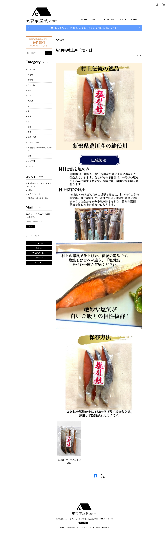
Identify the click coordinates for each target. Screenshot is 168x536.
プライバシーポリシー (36, 194)
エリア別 (31, 161)
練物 (29, 127)
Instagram (39, 243)
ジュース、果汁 (34, 142)
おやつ (30, 90)
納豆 (29, 122)
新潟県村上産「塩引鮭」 (76, 50)
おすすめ (31, 69)
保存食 (30, 75)
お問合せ (31, 190)
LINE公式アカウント (39, 253)
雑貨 (29, 156)
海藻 (29, 132)
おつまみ (31, 85)
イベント (31, 166)
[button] (109, 19)
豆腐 (29, 116)
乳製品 (30, 101)
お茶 (29, 96)
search (48, 53)
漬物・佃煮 (32, 137)
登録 (30, 226)
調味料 (30, 80)
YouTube (38, 263)
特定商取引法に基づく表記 (38, 198)
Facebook (39, 258)
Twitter (39, 248)
